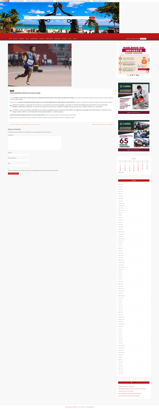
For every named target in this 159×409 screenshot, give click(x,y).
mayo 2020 (120, 361)
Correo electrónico (12, 158)
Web (9, 163)
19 (120, 168)
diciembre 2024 (121, 231)
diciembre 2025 (121, 203)
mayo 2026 (120, 191)
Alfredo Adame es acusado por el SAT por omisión (102, 124)
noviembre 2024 (121, 234)
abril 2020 (120, 364)
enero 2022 (120, 314)
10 (142, 165)
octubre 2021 (120, 321)
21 (129, 168)
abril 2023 (120, 279)
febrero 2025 (120, 226)
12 (120, 167)
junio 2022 (120, 302)
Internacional (34, 38)
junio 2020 (120, 359)
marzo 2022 (120, 309)
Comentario (11, 135)
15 (133, 167)
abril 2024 (120, 250)
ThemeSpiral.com (90, 406)
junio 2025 (120, 217)
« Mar (119, 172)
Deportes (21, 38)
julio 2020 (120, 357)
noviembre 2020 (121, 347)
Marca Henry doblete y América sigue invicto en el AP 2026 (129, 393)
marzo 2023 (120, 281)
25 (147, 168)
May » (122, 172)
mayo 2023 (120, 276)
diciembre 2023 (121, 260)
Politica (15, 38)
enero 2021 (120, 343)
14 (129, 167)
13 (124, 167)
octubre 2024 (120, 236)
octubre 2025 (120, 208)
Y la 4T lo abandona (142, 388)
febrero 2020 (120, 369)
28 (129, 170)
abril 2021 (120, 335)
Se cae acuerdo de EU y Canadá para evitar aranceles (129, 395)
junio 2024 (120, 245)
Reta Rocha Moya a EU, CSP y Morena (126, 391)
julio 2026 (120, 186)
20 (124, 168)
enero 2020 (120, 371)
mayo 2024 (120, 248)
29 (133, 170)
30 (138, 170)
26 (120, 170)
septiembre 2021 (121, 324)
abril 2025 (120, 222)
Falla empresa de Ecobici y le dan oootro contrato (128, 388)
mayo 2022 (120, 305)
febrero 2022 (120, 312)
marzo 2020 (120, 366)
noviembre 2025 (121, 205)
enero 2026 (120, 200)
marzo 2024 (120, 253)
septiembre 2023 (121, 267)
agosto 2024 (120, 241)
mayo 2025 (120, 219)
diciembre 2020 (121, 345)
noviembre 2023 (121, 262)
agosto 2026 (120, 184)
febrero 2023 (120, 283)
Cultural (64, 38)
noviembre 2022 (121, 290)
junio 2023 (120, 274)
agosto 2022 (120, 298)
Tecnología (57, 38)
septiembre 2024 (121, 238)
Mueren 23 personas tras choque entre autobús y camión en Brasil (109, 1)
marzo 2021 (120, 338)
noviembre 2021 (121, 319)
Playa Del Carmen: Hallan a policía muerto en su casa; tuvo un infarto (25, 124)
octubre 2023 (120, 264)
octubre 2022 (120, 293)
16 (138, 167)
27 (124, 170)
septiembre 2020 (121, 352)
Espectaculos (49, 38)
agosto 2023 (120, 269)
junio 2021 (120, 331)
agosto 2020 (120, 354)
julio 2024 (120, 243)
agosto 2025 (120, 212)
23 (138, 168)
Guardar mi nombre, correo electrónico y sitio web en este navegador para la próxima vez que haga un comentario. (33, 170)
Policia (75, 38)
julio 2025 (120, 215)
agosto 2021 (120, 326)
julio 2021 (120, 328)
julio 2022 (120, 300)
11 (147, 165)
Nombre (10, 152)
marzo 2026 (120, 196)
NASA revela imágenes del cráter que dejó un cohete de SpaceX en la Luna (77, 1)
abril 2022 (120, 307)
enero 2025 (120, 229)
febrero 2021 (120, 340)
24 (142, 168)
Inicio (10, 38)
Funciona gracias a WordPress (71, 406)
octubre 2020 (120, 350)
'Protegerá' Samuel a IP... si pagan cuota (126, 386)
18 (147, 167)
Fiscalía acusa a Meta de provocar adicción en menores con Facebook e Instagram (42, 1)
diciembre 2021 (121, 316)
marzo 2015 (120, 373)
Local (27, 38)
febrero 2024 (120, 255)
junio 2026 (120, 189)
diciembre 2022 (121, 288)
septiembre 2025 (121, 210)
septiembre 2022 (121, 295)
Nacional (41, 38)
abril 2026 (120, 193)
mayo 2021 (120, 333)
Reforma (134, 382)
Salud (69, 38)
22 (133, 168)
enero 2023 (120, 286)
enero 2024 (120, 257)
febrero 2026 (120, 198)
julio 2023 (120, 271)
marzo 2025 (120, 224)
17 (142, 167)
